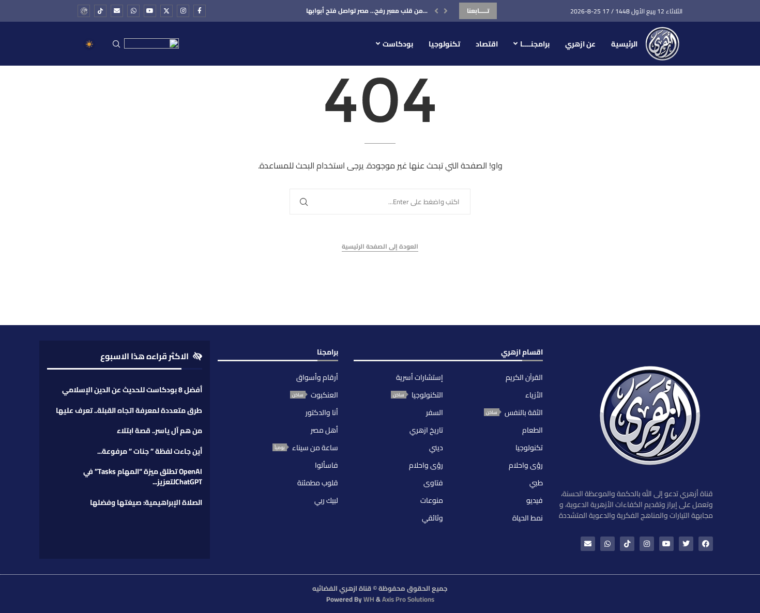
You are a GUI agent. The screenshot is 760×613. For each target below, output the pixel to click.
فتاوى (433, 482)
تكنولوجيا (444, 44)
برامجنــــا (535, 44)
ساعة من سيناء (315, 447)
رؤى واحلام (526, 465)
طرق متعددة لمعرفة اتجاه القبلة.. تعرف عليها (129, 410)
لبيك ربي (326, 500)
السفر (434, 412)
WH (368, 599)
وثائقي (432, 518)
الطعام (532, 430)
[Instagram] (183, 11)
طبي (536, 482)
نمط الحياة (527, 518)
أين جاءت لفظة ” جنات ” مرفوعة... (149, 451)
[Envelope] (588, 544)
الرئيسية (624, 44)
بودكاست (398, 44)
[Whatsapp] (133, 11)
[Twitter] (166, 11)
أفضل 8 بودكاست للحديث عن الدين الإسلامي (132, 389)
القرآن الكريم (524, 377)
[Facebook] (199, 11)
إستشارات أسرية (419, 377)
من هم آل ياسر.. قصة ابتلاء (159, 430)
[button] (436, 11)
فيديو (534, 500)
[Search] (116, 44)
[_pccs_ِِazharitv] (84, 11)
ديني (436, 447)
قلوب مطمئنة (317, 482)
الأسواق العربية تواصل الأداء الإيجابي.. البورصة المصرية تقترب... (341, 11)
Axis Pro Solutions (408, 599)
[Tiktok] (100, 11)
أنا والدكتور (322, 412)
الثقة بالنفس (524, 412)
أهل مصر (324, 430)
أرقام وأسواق (317, 377)
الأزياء (534, 395)
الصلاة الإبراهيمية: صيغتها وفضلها (146, 502)
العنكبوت (324, 395)
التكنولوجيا (427, 395)
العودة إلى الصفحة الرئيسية (380, 247)
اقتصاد (487, 44)
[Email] (117, 11)
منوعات (431, 500)
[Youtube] (150, 11)
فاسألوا (326, 465)
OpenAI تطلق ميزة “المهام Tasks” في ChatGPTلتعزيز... (142, 476)
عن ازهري (580, 44)
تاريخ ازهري (426, 430)
